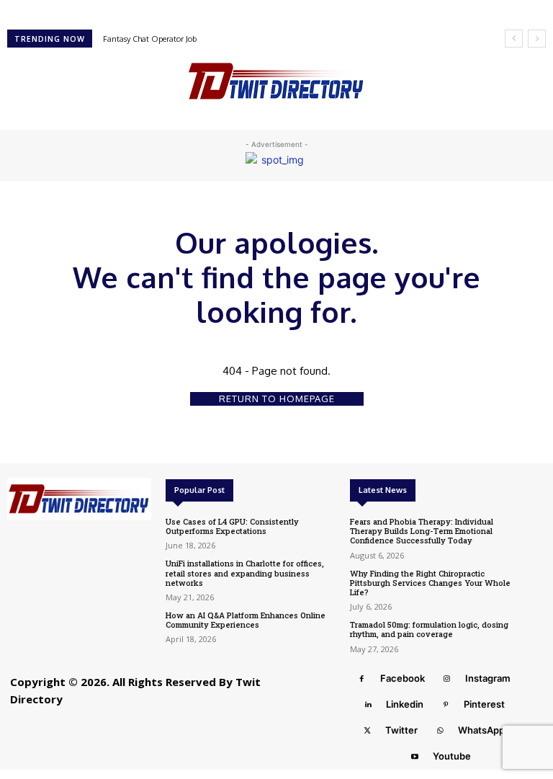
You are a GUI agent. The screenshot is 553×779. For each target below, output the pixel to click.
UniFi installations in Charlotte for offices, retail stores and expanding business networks (245, 572)
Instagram (488, 678)
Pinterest (484, 704)
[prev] (514, 39)
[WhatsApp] (440, 730)
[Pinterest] (445, 704)
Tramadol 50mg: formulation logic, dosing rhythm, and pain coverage (429, 629)
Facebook (402, 678)
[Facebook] (362, 678)
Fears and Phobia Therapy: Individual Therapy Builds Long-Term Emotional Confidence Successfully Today (421, 531)
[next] (537, 39)
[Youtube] (414, 756)
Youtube (452, 756)
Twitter (401, 730)
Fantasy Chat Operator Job (150, 39)
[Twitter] (367, 730)
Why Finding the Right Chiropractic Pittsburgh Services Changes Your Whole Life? (430, 582)
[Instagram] (447, 678)
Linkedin (404, 704)
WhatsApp (481, 730)
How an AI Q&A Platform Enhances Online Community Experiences (245, 620)
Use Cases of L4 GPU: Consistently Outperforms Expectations (232, 526)
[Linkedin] (368, 704)
